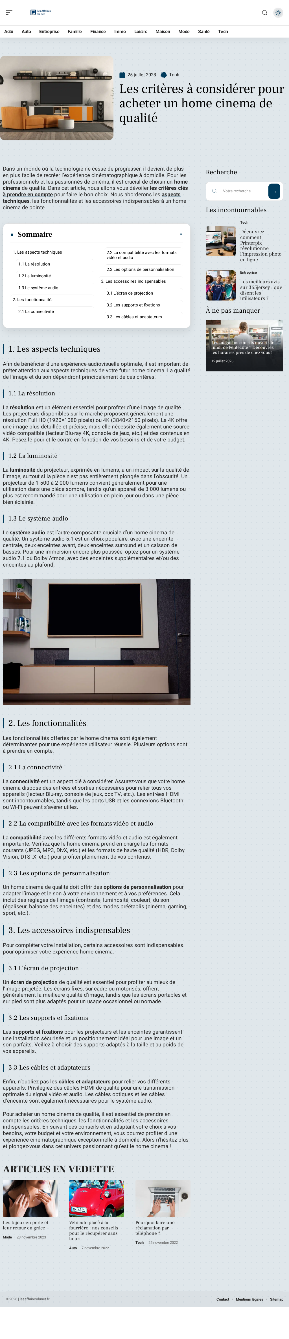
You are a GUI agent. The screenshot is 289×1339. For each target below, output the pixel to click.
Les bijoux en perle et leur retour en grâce (25, 1225)
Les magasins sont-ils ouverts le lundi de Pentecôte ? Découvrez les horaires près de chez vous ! (242, 347)
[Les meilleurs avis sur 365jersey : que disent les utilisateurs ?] (221, 285)
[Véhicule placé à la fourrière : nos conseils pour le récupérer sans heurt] (96, 1198)
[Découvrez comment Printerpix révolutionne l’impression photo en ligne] (221, 241)
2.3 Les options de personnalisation (140, 269)
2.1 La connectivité (36, 311)
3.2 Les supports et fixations (133, 305)
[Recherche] (265, 12)
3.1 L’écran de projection (130, 293)
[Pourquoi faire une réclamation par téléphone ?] (163, 1198)
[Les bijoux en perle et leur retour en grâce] (30, 1198)
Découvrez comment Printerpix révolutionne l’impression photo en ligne (261, 245)
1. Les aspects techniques (37, 252)
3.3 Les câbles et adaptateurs (134, 317)
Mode (7, 1237)
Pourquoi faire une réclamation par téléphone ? (155, 1228)
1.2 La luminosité (34, 276)
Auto (73, 1248)
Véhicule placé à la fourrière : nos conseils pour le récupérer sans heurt (93, 1231)
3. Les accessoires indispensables (133, 281)
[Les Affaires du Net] (40, 12)
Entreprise (248, 272)
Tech (174, 74)
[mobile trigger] (10, 12)
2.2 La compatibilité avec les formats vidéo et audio (142, 255)
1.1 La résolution (34, 264)
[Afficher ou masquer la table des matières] (118, 234)
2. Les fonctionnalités (33, 300)
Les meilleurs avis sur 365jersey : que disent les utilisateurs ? (261, 290)
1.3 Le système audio (38, 288)
